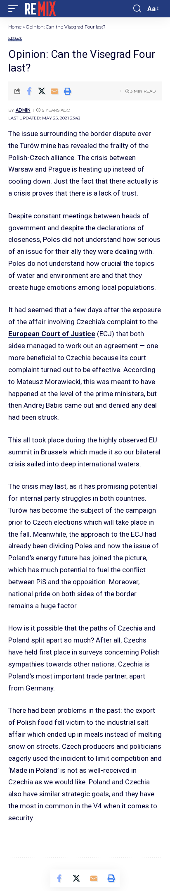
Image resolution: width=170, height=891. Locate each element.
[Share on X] (41, 91)
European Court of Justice (51, 334)
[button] (15, 8)
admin (23, 110)
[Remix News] (39, 8)
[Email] (54, 91)
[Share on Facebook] (29, 91)
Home (14, 27)
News (15, 39)
